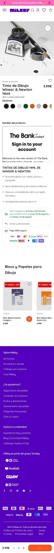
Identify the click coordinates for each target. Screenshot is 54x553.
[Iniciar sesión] (37, 10)
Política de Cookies (8, 532)
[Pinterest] (17, 490)
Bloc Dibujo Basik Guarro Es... (44, 319)
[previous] (5, 3)
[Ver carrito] (50, 10)
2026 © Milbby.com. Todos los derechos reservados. (27, 527)
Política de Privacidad (20, 532)
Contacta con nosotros (15, 395)
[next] (49, 3)
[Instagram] (11, 490)
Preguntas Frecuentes (15, 411)
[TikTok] (30, 490)
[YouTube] (24, 490)
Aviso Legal (30, 532)
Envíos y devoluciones (15, 401)
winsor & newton (10, 81)
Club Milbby (9, 374)
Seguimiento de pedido (15, 390)
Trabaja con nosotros (14, 369)
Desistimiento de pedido (16, 406)
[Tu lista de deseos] (44, 10)
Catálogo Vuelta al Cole (16, 443)
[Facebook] (4, 490)
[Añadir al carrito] (29, 319)
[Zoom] (47, 28)
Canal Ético (42, 532)
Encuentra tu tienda (13, 363)
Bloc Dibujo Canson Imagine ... (12, 319)
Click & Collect (10, 416)
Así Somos (9, 358)
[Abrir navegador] (4, 10)
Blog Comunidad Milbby (16, 438)
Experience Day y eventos (17, 432)
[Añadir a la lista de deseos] (50, 80)
